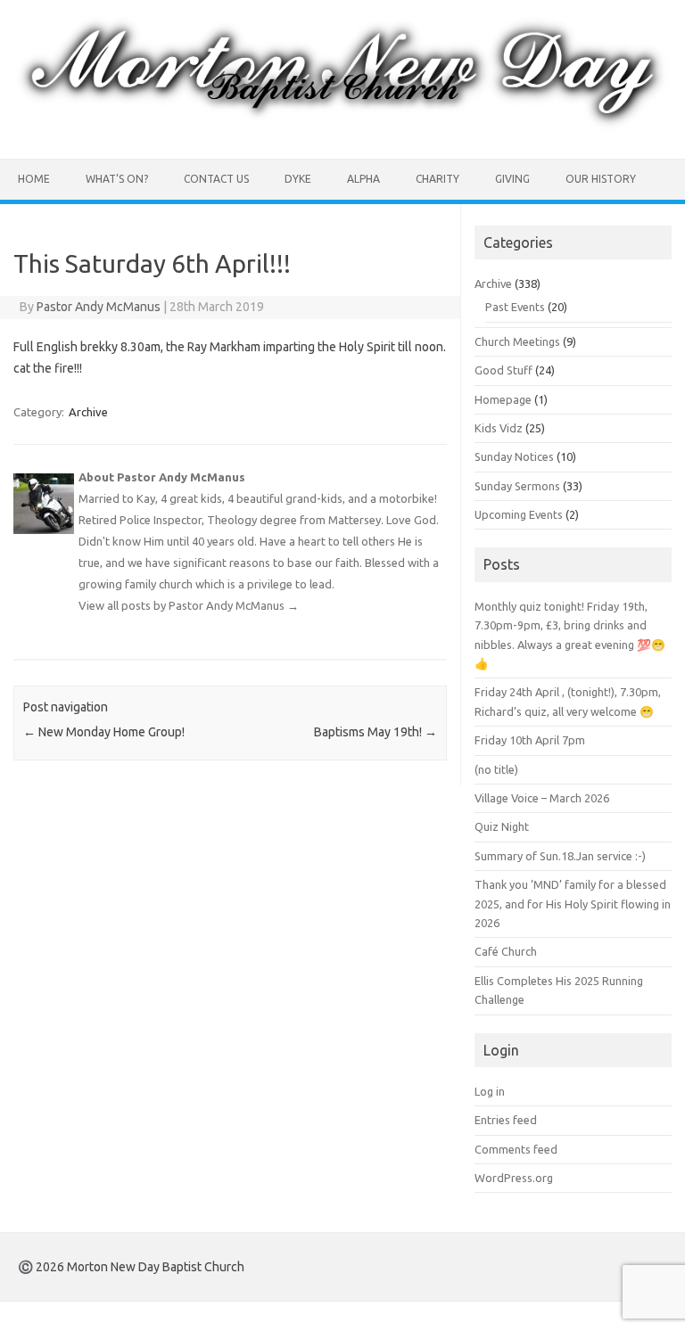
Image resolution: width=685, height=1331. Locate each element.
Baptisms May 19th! (375, 732)
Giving (512, 179)
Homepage (503, 399)
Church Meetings (517, 341)
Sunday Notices (514, 456)
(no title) (496, 769)
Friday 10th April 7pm (530, 740)
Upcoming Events (519, 514)
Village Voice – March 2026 (542, 798)
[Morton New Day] (342, 128)
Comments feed (516, 1149)
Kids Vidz (499, 428)
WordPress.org (514, 1177)
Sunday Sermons (517, 486)
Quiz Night (502, 826)
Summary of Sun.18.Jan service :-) (560, 856)
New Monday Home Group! (104, 732)
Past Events (515, 306)
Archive (88, 412)
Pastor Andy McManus (99, 307)
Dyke (298, 179)
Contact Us (216, 179)
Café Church (506, 951)
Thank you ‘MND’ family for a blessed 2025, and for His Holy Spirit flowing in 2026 (573, 903)
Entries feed (506, 1119)
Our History (600, 179)
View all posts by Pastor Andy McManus (188, 605)
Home (34, 179)
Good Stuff (503, 370)
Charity (437, 179)
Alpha (363, 179)
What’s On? (117, 179)
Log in (490, 1091)
